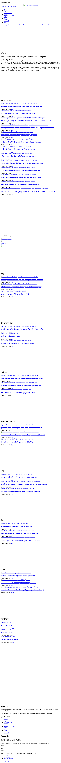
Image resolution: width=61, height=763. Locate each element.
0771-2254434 (10, 745)
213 (12, 339)
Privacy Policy (7, 757)
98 (12, 166)
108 (12, 346)
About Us (6, 755)
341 (12, 116)
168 (12, 430)
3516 (13, 628)
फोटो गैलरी (6, 19)
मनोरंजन (5, 17)
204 (12, 445)
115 (12, 173)
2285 (12, 592)
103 (12, 282)
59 (12, 289)
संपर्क (5, 22)
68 (12, 109)
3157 (13, 635)
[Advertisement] (30, 36)
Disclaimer (6, 759)
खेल (4, 18)
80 (12, 137)
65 (12, 297)
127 (12, 187)
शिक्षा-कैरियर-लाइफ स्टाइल (9, 15)
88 (12, 152)
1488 (12, 585)
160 (12, 159)
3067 (13, 642)
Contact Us (6, 761)
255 (12, 332)
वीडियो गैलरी (6, 21)
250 (12, 180)
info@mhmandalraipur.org (10, 748)
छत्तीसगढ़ (6, 10)
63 (12, 130)
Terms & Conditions (8, 758)
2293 (12, 578)
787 (12, 494)
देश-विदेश (6, 14)
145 (12, 194)
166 (12, 437)
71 (12, 123)
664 (12, 487)
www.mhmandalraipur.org (11, 750)
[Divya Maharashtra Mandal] (30, 5)
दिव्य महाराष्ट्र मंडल (8, 13)
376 (12, 529)
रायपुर (5, 11)
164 (12, 480)
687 (12, 543)
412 (12, 536)
